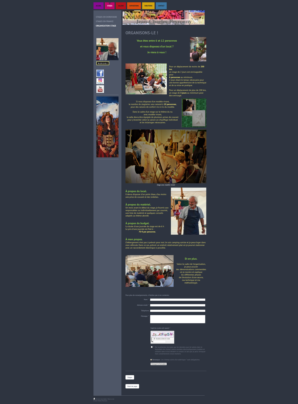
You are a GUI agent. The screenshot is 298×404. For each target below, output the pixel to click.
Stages (129, 377)
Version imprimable (101, 399)
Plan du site (111, 399)
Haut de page (132, 386)
